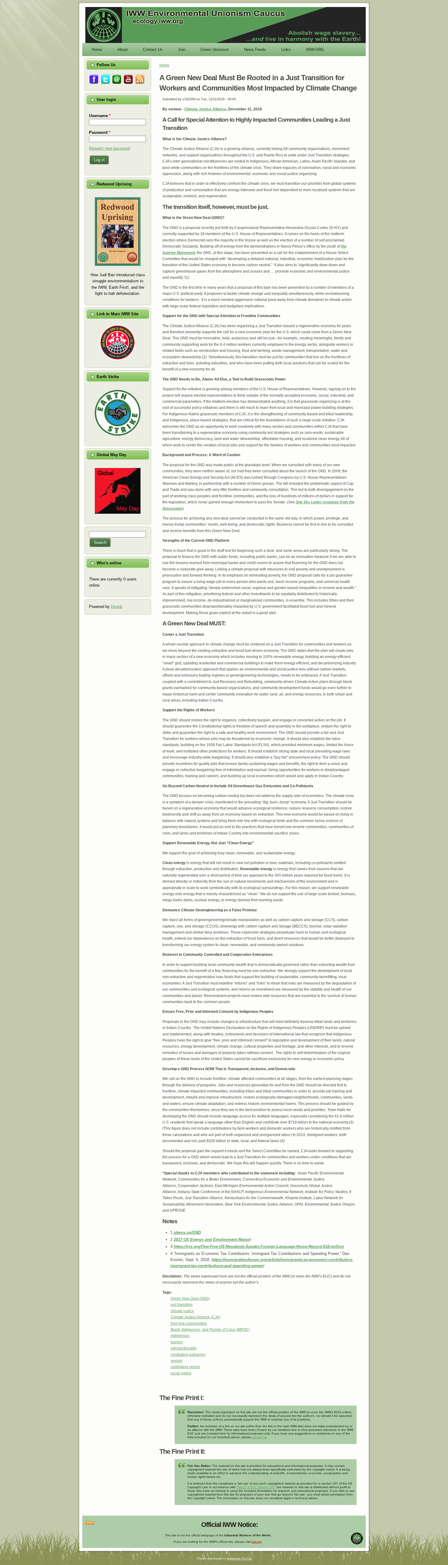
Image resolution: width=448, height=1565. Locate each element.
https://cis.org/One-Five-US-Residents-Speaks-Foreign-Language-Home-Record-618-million (259, 1246)
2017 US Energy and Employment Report (212, 1239)
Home (164, 65)
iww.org (256, 1541)
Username (100, 115)
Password (99, 132)
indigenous (180, 1336)
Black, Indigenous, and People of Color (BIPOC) (210, 1329)
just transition (182, 1304)
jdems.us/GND (187, 1232)
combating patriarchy (188, 1354)
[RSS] (89, 1523)
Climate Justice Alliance (205, 109)
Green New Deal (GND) (190, 1298)
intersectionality (184, 1348)
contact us (259, 1437)
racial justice (181, 1373)
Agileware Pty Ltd (239, 1558)
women (177, 1342)
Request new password (109, 148)
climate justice (182, 1311)
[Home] (225, 42)
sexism (176, 1361)
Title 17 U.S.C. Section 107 (255, 1487)
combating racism (185, 1367)
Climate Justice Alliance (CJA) (195, 1317)
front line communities (189, 1323)
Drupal (116, 606)
